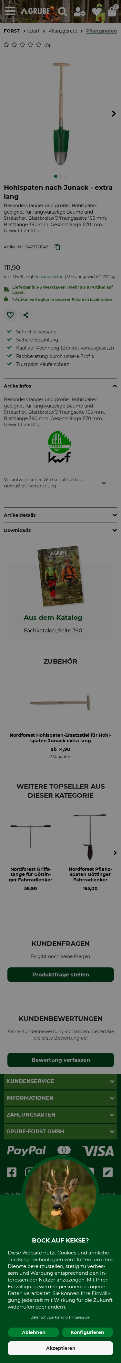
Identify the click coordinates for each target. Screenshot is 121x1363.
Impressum (80, 1317)
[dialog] (60, 681)
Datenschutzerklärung (49, 1317)
